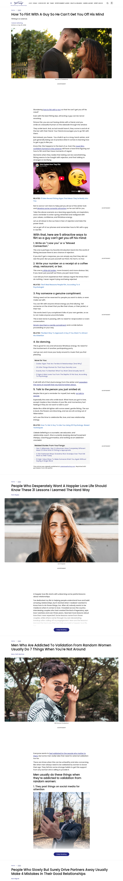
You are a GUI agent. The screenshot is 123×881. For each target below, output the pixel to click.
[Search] (107, 3)
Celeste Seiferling (17, 23)
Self (48, 3)
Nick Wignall (15, 878)
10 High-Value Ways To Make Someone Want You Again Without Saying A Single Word (61, 460)
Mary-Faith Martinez (17, 654)
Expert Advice (98, 3)
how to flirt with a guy (52, 109)
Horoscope (42, 3)
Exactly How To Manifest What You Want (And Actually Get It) (60, 371)
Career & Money (88, 3)
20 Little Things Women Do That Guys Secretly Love (56, 367)
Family (52, 3)
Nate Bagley (15, 495)
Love (30, 3)
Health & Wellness (76, 3)
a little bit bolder (49, 270)
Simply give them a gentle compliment (49, 325)
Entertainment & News (62, 3)
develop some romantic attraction (52, 208)
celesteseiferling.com (67, 466)
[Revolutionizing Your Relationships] (19, 3)
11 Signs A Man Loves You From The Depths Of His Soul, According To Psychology (61, 375)
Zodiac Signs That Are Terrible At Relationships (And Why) (59, 364)
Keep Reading (61, 630)
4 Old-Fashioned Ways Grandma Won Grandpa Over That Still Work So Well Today (60, 455)
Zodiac (35, 3)
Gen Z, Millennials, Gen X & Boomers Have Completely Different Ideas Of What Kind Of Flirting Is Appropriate (60, 449)
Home (13, 10)
